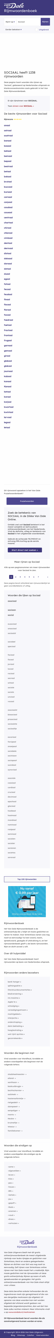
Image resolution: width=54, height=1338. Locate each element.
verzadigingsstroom (17, 1010)
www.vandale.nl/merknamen (21, 1312)
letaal (7, 427)
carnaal (8, 197)
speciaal (11, 646)
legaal (7, 422)
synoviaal (12, 770)
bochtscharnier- (15, 1090)
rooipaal (11, 829)
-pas (10, 1183)
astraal (7, 130)
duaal (7, 274)
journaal (8, 371)
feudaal (8, 294)
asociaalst (12, 710)
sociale (11, 687)
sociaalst (12, 633)
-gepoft (11, 1203)
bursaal (8, 192)
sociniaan (12, 755)
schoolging (13, 1006)
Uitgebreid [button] (44, 29)
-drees (11, 1219)
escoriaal (12, 737)
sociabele (12, 751)
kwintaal (8, 412)
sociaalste (12, 724)
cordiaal (11, 787)
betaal (7, 171)
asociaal (12, 601)
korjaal (7, 402)
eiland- (11, 1078)
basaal (7, 146)
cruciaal (11, 792)
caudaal (8, 207)
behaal (7, 151)
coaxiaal (12, 783)
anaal (7, 125)
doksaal (8, 258)
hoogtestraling (14, 1030)
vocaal (11, 701)
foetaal (8, 325)
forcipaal (12, 742)
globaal (8, 361)
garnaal (8, 345)
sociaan (12, 610)
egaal (7, 279)
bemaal (8, 156)
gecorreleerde (14, 1038)
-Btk (10, 1191)
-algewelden (13, 1171)
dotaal (7, 268)
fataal (7, 284)
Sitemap (21, 1335)
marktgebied (14, 1014)
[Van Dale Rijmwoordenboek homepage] (15, 6)
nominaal (12, 825)
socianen (12, 848)
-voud (10, 1215)
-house (11, 1187)
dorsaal (8, 263)
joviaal (11, 664)
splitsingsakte (14, 986)
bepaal (7, 161)
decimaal (12, 797)
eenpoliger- (13, 1110)
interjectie (12, 1018)
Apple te (11, 1002)
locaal (10, 669)
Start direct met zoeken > (25, 550)
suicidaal (12, 765)
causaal (8, 212)
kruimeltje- (13, 1122)
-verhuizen (12, 1223)
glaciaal (11, 806)
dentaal (8, 243)
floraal (7, 309)
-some (10, 1167)
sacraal (11, 678)
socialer (11, 843)
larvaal (7, 417)
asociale (11, 778)
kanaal (7, 381)
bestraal (8, 166)
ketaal (7, 391)
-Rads (10, 1207)
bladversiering (14, 994)
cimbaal (8, 238)
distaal (7, 253)
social (11, 615)
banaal (7, 140)
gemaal (8, 350)
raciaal (11, 673)
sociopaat (12, 760)
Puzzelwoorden (27, 501)
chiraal (7, 227)
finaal (7, 299)
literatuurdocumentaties (19, 990)
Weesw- (11, 1126)
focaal (7, 314)
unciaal (11, 697)
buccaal (8, 186)
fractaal (8, 330)
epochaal (12, 801)
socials (11, 692)
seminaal (12, 834)
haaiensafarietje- (16, 1098)
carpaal (8, 202)
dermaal (8, 248)
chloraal (8, 233)
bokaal (7, 176)
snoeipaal (12, 746)
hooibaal (12, 811)
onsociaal (12, 628)
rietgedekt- (13, 1102)
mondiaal (12, 820)
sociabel (11, 642)
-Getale (11, 1195)
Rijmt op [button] (9, 22)
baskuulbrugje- (15, 1086)
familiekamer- (14, 1131)
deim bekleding (15, 1026)
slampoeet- (13, 1106)
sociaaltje (12, 728)
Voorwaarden (42, 1335)
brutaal (8, 181)
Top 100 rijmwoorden (27, 879)
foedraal (8, 320)
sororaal (11, 857)
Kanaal (7, 386)
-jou (9, 1199)
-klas (10, 1179)
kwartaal (8, 407)
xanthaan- (12, 1082)
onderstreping (14, 1022)
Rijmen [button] (45, 21)
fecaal (7, 289)
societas (11, 852)
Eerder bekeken (13, 29)
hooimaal (12, 815)
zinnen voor (22, 106)
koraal (7, 396)
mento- (11, 1114)
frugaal (8, 340)
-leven (11, 1175)
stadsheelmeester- (16, 1074)
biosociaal (12, 714)
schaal (11, 683)
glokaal (8, 366)
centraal (8, 217)
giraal (7, 355)
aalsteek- (12, 1094)
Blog (13, 1335)
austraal (8, 135)
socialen (11, 839)
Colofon (30, 1335)
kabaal (7, 376)
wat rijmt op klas (15, 1034)
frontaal (8, 335)
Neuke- (11, 1118)
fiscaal (7, 304)
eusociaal (12, 624)
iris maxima (13, 998)
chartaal (8, 222)
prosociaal (12, 719)
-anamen (12, 1211)
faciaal (11, 655)
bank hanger (14, 982)
